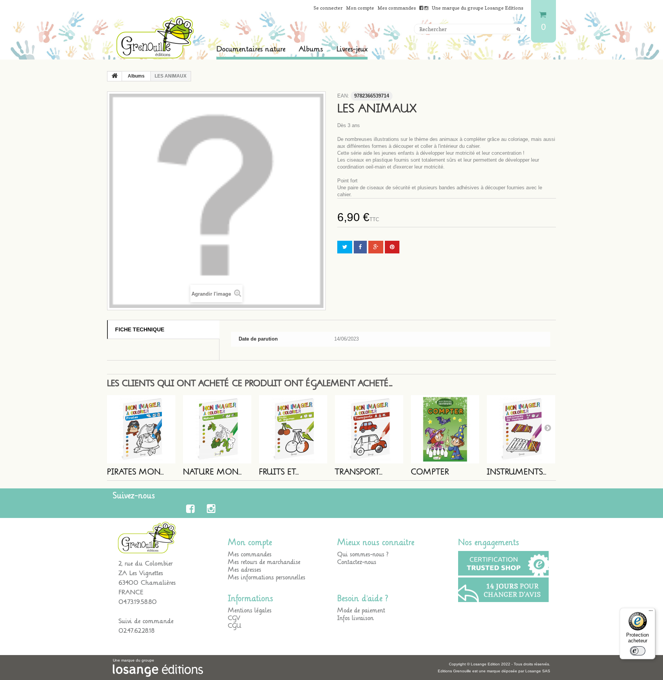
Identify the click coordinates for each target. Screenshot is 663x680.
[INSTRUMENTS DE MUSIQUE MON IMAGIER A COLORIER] (521, 429)
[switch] (637, 650)
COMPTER (430, 472)
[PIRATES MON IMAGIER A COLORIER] (141, 429)
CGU (234, 626)
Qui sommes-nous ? (363, 554)
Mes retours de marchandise (264, 562)
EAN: (343, 96)
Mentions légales (250, 610)
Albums (311, 49)
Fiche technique (139, 329)
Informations (250, 598)
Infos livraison (355, 618)
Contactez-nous (356, 562)
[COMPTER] (445, 429)
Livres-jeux (352, 49)
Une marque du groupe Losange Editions (477, 8)
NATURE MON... (212, 472)
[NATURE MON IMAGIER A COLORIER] (217, 429)
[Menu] (650, 612)
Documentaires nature (250, 49)
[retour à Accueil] (114, 76)
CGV (234, 618)
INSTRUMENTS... (516, 472)
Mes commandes (397, 8)
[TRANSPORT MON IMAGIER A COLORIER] (369, 429)
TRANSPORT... (359, 472)
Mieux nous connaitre (375, 542)
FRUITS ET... (279, 472)
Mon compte (360, 8)
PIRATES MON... (135, 472)
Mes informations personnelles (266, 577)
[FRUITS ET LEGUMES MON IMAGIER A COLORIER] (293, 429)
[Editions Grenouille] (155, 37)
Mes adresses (244, 570)
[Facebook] (191, 509)
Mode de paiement (361, 610)
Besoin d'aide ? (362, 598)
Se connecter (328, 8)
